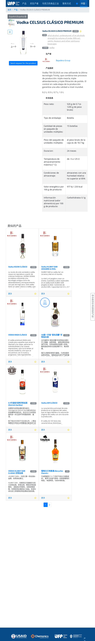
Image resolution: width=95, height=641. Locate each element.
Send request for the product (23, 63)
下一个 (33, 46)
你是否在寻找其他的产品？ (93, 307)
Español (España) (16, 16)
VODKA (51, 47)
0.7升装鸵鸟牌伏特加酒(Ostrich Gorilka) (17, 404)
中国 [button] (83, 3)
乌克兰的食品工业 (50, 3)
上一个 (13, 46)
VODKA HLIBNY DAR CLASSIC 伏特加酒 (16, 472)
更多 (10, 293)
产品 (24, 3)
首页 (9, 9)
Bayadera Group (63, 60)
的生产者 (34, 3)
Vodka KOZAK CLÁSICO (17, 267)
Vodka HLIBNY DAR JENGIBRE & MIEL (49, 268)
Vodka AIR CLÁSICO (49, 403)
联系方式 (67, 3)
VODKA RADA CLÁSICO (17, 335)
